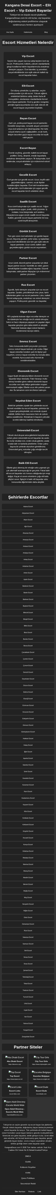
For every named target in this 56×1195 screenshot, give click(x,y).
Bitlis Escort (28, 626)
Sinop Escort (28, 957)
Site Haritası (20, 1191)
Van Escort (28, 1017)
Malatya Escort (28, 858)
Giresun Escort (28, 725)
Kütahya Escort (28, 851)
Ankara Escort (28, 546)
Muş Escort (28, 897)
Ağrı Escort (28, 526)
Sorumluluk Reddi (28, 1184)
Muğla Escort (28, 891)
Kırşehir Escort (28, 831)
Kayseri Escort (28, 805)
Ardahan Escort (28, 566)
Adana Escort (28, 506)
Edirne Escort (28, 692)
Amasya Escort (28, 540)
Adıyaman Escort (28, 513)
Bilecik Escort (28, 612)
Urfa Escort (28, 1003)
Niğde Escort (28, 911)
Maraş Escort (28, 871)
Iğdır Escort (28, 752)
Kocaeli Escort (28, 838)
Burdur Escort (28, 639)
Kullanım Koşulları (28, 1167)
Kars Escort (28, 791)
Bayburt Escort (28, 606)
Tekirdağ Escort (28, 977)
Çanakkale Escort (28, 652)
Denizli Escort (28, 672)
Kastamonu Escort (28, 798)
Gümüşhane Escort (28, 732)
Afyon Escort (28, 520)
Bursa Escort (28, 646)
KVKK (28, 1173)
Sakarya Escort (28, 937)
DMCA (28, 1156)
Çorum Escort (28, 665)
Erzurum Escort (28, 712)
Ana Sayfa (10, 32)
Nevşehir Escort (28, 904)
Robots (31, 1191)
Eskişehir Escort (28, 719)
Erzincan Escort (28, 705)
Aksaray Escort (28, 533)
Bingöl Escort (28, 619)
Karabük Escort (28, 778)
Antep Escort (28, 559)
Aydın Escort (28, 579)
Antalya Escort (28, 553)
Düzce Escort (28, 685)
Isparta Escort (28, 758)
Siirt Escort (28, 950)
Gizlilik (28, 1162)
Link (39, 1191)
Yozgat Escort (28, 1030)
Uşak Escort (28, 1010)
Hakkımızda (28, 32)
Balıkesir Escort (28, 586)
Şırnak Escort (28, 970)
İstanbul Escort (28, 765)
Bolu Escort (28, 632)
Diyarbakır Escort (28, 679)
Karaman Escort (28, 785)
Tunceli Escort (28, 997)
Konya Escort (28, 844)
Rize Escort (28, 931)
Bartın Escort (28, 593)
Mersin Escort (28, 884)
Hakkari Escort (28, 738)
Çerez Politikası (28, 1178)
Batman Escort (28, 599)
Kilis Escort (28, 811)
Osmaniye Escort (28, 924)
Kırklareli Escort (28, 825)
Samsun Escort (28, 944)
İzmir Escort (28, 771)
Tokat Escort (28, 984)
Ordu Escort (28, 917)
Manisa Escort (28, 864)
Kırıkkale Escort (28, 818)
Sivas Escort (28, 964)
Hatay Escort (28, 745)
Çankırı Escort (28, 659)
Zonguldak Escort (28, 1037)
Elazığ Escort (28, 699)
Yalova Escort (28, 1023)
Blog (46, 32)
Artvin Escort (28, 573)
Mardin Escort (28, 877)
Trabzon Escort (28, 990)
